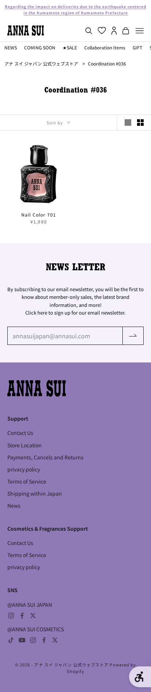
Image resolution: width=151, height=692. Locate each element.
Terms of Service (26, 481)
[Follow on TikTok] (11, 640)
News (14, 505)
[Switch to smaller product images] (140, 122)
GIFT (137, 47)
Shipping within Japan (34, 493)
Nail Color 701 (38, 215)
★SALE (70, 47)
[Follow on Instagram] (11, 615)
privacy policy (23, 469)
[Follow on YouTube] (22, 640)
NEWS (10, 47)
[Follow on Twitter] (33, 615)
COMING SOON (39, 47)
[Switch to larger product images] (128, 122)
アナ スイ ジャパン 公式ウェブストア (41, 63)
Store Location (24, 445)
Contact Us (20, 432)
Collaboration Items (104, 47)
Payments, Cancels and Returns (45, 457)
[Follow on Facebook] (22, 615)
